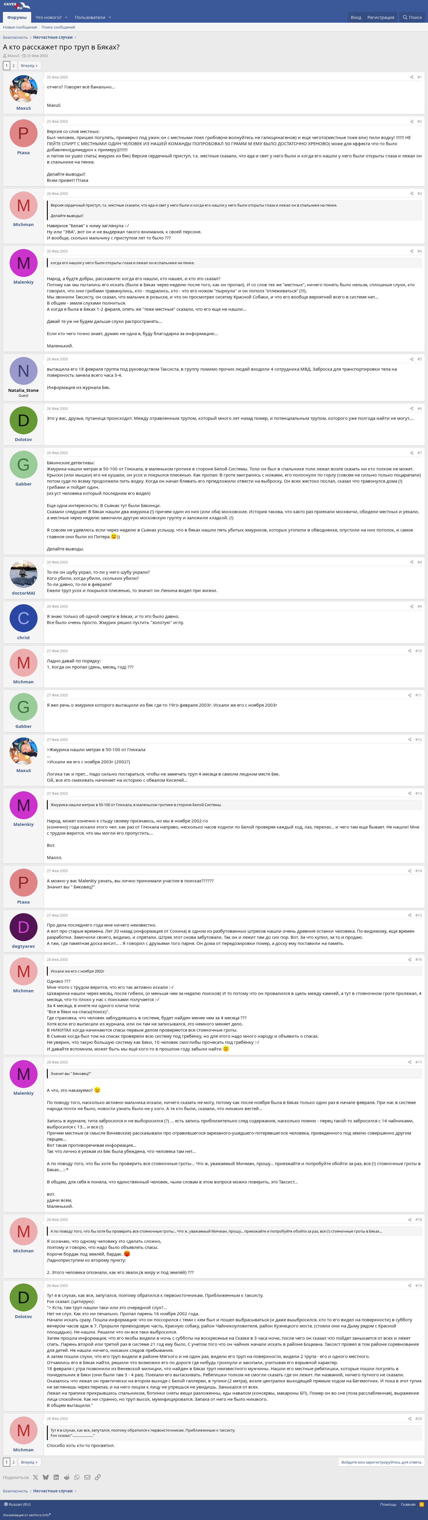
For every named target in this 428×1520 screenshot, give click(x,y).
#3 (420, 193)
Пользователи (90, 17)
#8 (420, 562)
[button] (66, 17)
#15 (418, 915)
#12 (418, 739)
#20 (418, 1418)
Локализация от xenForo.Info (27, 1515)
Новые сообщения (20, 27)
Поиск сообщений (58, 27)
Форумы (17, 17)
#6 (420, 408)
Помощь (388, 1504)
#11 (418, 695)
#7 (420, 452)
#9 (420, 606)
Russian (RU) (19, 1504)
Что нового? (49, 17)
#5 (420, 359)
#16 (418, 959)
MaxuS (14, 55)
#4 (420, 251)
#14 (418, 870)
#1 (420, 77)
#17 (418, 1062)
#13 (418, 793)
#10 (418, 650)
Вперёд (27, 65)
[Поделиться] (411, 77)
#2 (420, 121)
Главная (408, 1504)
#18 (418, 1219)
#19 (418, 1285)
